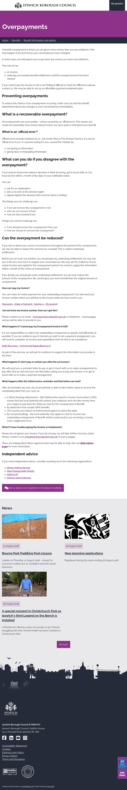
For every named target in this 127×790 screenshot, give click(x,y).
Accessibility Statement (14, 746)
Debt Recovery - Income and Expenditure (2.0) (26, 346)
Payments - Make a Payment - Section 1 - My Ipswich (30, 304)
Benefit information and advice (40, 40)
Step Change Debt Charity (20, 471)
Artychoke (50, 786)
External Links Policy (13, 752)
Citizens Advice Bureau (19, 478)
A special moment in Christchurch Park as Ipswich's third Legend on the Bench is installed (31, 615)
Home (5, 40)
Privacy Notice (9, 756)
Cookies (6, 749)
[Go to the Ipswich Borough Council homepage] (45, 5)
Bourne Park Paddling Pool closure (27, 553)
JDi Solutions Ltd (27, 786)
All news (63, 644)
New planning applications (84, 553)
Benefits (16, 40)
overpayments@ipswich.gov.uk (49, 316)
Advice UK (12, 474)
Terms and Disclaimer (13, 759)
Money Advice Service (18, 467)
